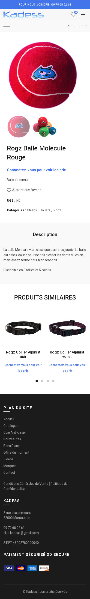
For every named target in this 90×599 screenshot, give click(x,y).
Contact (9, 472)
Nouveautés (12, 439)
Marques (9, 466)
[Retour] (7, 26)
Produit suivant (83, 26)
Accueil (8, 419)
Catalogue (10, 426)
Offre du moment (16, 452)
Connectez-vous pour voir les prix (36, 170)
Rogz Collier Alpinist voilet (67, 354)
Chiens (32, 210)
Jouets (45, 210)
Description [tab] (45, 234)
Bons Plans (11, 446)
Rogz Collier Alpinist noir (23, 354)
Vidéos (8, 459)
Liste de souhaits (76, 12)
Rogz (57, 210)
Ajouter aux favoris (26, 190)
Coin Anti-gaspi (14, 432)
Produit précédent (71, 26)
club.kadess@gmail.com (21, 533)
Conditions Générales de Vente (25, 483)
